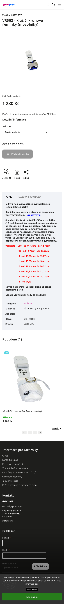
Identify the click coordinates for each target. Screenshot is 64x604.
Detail (55, 428)
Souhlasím (32, 596)
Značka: (12, 15)
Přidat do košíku (20, 153)
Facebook (7, 516)
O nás (5, 455)
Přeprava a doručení (12, 464)
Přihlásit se (40, 566)
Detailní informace (14, 119)
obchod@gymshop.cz (12, 506)
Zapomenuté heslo (10, 567)
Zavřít (54, 183)
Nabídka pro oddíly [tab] (30, 196)
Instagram (7, 520)
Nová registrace (9, 563)
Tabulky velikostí (10, 480)
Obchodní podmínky (12, 476)
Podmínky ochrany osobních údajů (19, 472)
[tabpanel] (32, 392)
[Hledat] (48, 4)
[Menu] (59, 5)
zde (37, 583)
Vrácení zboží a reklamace (15, 468)
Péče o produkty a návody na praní (19, 484)
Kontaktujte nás (10, 459)
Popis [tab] (8, 196)
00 (24, 433)
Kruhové (28, 303)
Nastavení (32, 589)
